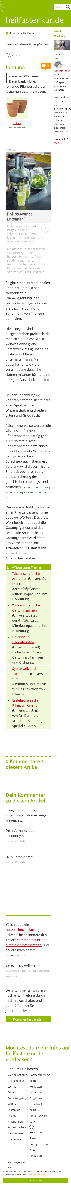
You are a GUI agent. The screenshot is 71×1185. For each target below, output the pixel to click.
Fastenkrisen (15, 1139)
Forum (16, 55)
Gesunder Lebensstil (18, 44)
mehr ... (58, 142)
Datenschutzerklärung (36, 1174)
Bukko (17, 123)
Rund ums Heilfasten (23, 33)
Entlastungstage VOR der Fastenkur (17, 1104)
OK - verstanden (35, 1180)
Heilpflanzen (40, 44)
